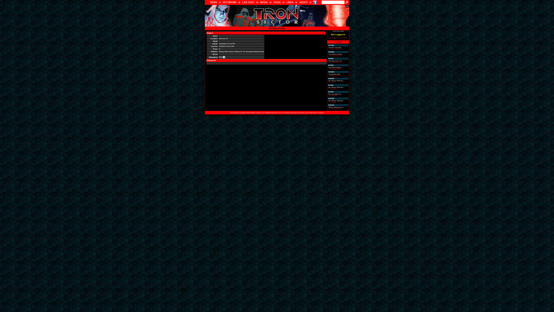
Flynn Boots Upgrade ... (336, 67)
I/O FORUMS (229, 2)
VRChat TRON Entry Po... (337, 107)
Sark (347, 6)
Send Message (220, 33)
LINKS (290, 2)
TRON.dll (332, 102)
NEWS (213, 2)
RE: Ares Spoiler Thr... (335, 94)
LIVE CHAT (248, 2)
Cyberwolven (334, 89)
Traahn (332, 82)
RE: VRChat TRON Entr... (337, 81)
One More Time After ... (336, 47)
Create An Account (341, 38)
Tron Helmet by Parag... (336, 54)
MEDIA (264, 2)
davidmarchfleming (335, 49)
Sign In (331, 38)
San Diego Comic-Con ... (336, 61)
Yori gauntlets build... (335, 74)
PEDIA (277, 2)
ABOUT (303, 2)
